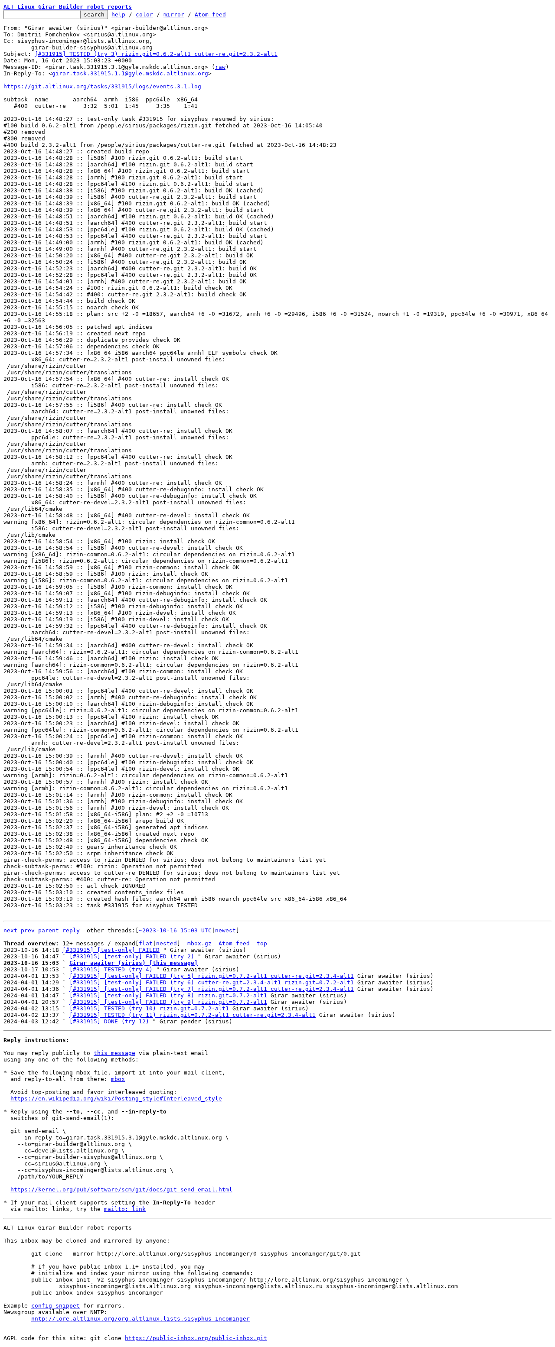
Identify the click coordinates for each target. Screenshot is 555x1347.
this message (114, 1053)
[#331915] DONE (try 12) (109, 1021)
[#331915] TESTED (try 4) (111, 969)
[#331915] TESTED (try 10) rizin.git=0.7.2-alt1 (149, 1008)
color (144, 14)
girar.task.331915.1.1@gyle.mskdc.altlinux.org (130, 73)
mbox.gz (199, 943)
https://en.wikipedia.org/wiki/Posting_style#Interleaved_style (116, 1098)
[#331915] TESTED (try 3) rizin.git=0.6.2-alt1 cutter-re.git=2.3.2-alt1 (156, 54)
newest (225, 930)
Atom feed (210, 14)
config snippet (55, 1305)
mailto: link (125, 1209)
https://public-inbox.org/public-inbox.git (196, 1338)
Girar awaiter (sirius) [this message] (133, 963)
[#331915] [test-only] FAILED (111, 950)
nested (166, 943)
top (262, 943)
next (10, 930)
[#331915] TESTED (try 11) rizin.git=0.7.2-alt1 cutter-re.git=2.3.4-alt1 (192, 1015)
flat (146, 943)
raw (220, 67)
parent (48, 930)
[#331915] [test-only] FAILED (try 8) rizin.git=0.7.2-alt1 (168, 995)
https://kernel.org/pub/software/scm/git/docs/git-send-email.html (121, 1189)
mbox (118, 1079)
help (118, 14)
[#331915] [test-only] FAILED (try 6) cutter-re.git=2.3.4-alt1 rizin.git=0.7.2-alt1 (211, 982)
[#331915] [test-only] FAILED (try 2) (131, 956)
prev (28, 930)
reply (71, 930)
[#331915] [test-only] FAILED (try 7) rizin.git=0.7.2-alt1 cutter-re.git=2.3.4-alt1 (211, 989)
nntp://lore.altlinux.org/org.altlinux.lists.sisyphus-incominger (140, 1318)
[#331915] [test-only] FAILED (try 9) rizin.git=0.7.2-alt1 (168, 1002)
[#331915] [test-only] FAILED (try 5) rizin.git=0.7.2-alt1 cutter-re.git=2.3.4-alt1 (211, 976)
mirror (173, 14)
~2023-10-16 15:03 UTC (175, 930)
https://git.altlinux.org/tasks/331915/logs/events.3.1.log (102, 86)
